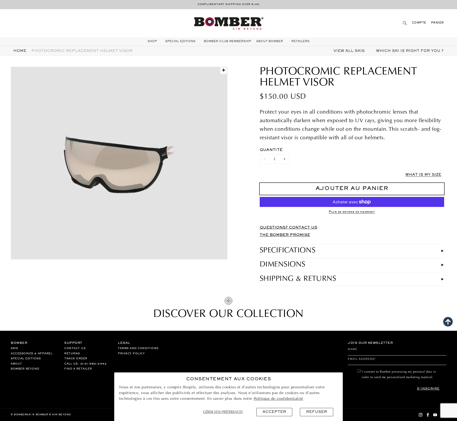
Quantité (271, 150)
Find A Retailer (78, 369)
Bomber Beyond (25, 369)
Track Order (75, 358)
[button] (405, 23)
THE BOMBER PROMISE (285, 235)
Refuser (316, 412)
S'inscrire (428, 388)
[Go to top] (448, 321)
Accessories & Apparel (31, 353)
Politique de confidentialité (278, 399)
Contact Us (74, 348)
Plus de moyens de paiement (352, 212)
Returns (72, 353)
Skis (14, 348)
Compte (419, 23)
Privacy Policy (131, 353)
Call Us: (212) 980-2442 (85, 364)
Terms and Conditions (138, 348)
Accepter (274, 412)
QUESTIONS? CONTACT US (288, 227)
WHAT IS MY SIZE (423, 174)
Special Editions (26, 358)
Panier (437, 23)
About (16, 364)
